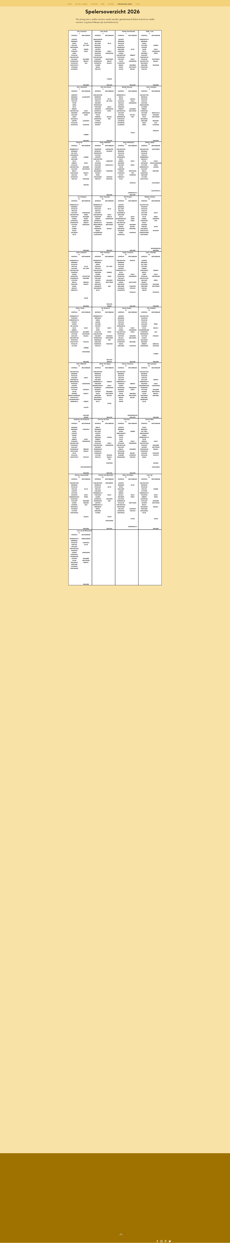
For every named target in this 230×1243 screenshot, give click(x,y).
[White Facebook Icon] (157, 1241)
